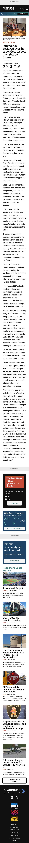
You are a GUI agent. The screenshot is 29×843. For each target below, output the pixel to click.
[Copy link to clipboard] (18, 66)
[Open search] (23, 9)
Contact (14, 824)
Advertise (14, 832)
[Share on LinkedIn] (11, 66)
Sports (5, 590)
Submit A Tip (14, 830)
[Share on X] (7, 66)
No (9, 499)
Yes (9, 496)
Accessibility (14, 827)
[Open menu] (27, 9)
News (13, 42)
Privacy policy (14, 838)
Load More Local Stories (14, 780)
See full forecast (14, 528)
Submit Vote (14, 503)
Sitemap (14, 841)
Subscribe (14, 561)
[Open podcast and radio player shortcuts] (20, 9)
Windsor (6, 42)
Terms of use (14, 835)
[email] (15, 66)
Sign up (22, 14)
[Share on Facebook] (4, 66)
